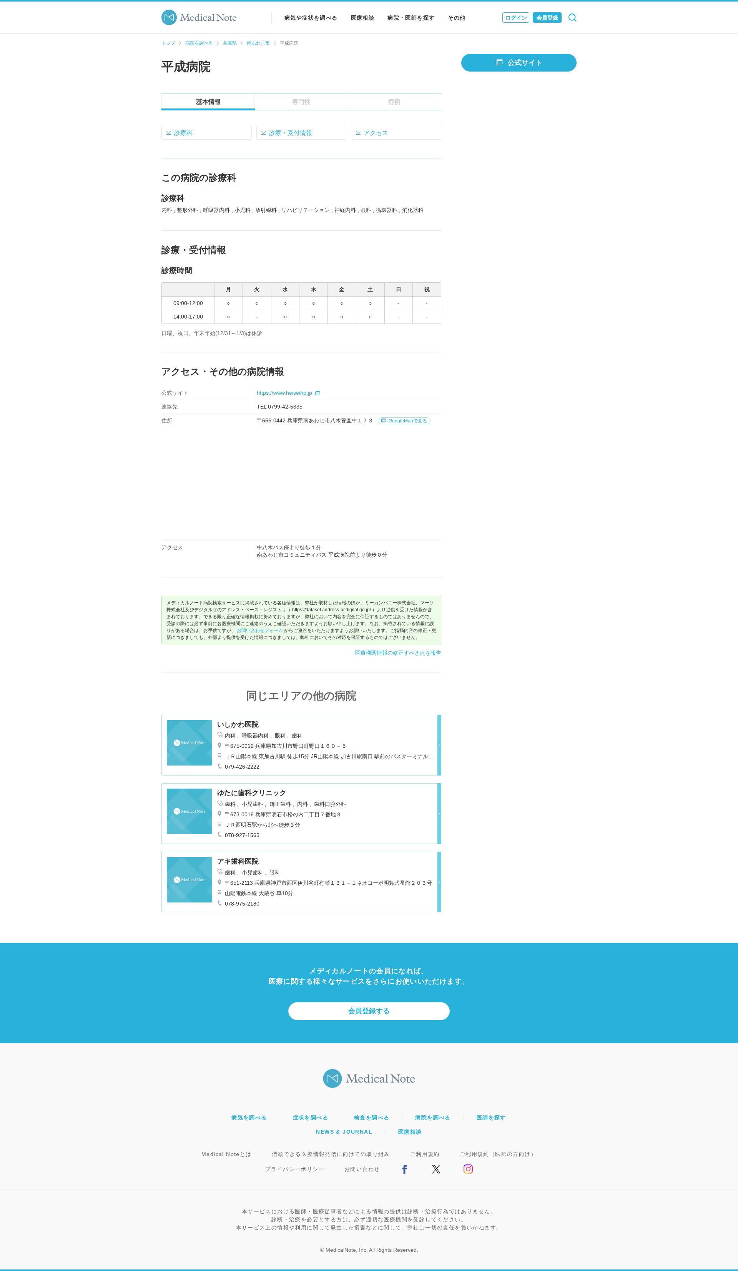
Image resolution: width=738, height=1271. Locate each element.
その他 (456, 18)
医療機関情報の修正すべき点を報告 (398, 653)
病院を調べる (199, 43)
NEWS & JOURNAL (344, 1131)
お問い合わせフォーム (260, 630)
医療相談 (363, 18)
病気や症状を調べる (311, 18)
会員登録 (547, 18)
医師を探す (491, 1117)
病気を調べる (249, 1117)
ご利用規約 (425, 1154)
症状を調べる (310, 1117)
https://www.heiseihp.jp (284, 393)
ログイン (516, 18)
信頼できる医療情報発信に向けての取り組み (331, 1154)
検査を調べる (371, 1117)
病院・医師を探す (411, 18)
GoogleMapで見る (407, 421)
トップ (168, 43)
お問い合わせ (362, 1169)
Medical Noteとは (226, 1154)
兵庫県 (230, 43)
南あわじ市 (258, 43)
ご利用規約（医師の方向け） (498, 1154)
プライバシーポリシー (294, 1169)
